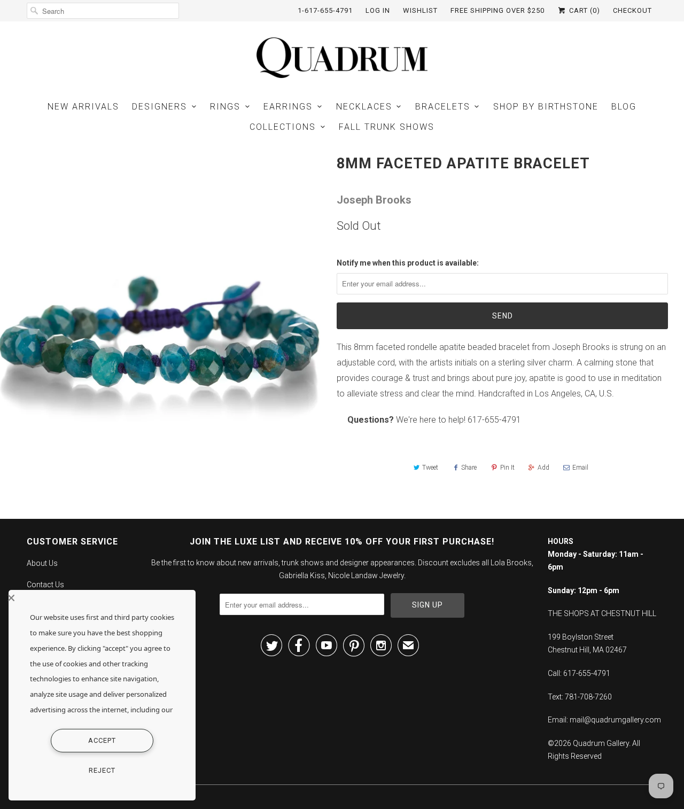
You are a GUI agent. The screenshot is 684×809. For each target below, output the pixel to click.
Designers (159, 107)
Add (543, 467)
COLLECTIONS (283, 127)
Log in (378, 10)
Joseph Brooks (374, 199)
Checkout (632, 10)
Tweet (430, 467)
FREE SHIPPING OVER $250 (497, 10)
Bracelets (442, 107)
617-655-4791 (494, 420)
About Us (42, 563)
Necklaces (364, 107)
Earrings (288, 107)
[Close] (99, 598)
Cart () (583, 10)
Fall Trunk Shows (386, 127)
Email (580, 467)
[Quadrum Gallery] (342, 57)
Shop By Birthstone (545, 107)
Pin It (507, 467)
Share (469, 467)
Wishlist (420, 10)
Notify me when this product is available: (408, 263)
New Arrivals (83, 107)
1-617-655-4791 (325, 10)
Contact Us (45, 584)
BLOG (623, 107)
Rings (225, 107)
